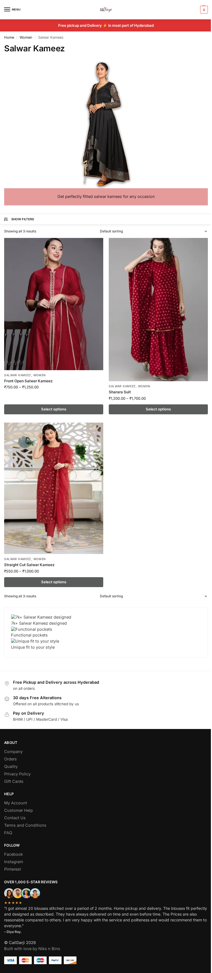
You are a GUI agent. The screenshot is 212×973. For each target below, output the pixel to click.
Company (13, 751)
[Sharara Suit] (158, 309)
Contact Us (15, 817)
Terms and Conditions (25, 825)
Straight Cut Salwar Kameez (29, 565)
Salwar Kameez (17, 375)
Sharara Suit (120, 392)
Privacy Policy (17, 773)
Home (9, 37)
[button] (203, 10)
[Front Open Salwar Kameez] (53, 304)
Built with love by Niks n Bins (32, 948)
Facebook (13, 854)
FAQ (8, 832)
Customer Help (18, 810)
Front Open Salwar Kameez (28, 381)
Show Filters (22, 219)
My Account (15, 802)
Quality (11, 766)
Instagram (13, 861)
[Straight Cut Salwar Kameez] (53, 488)
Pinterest (12, 869)
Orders (10, 759)
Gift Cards (13, 781)
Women (26, 37)
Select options (53, 409)
